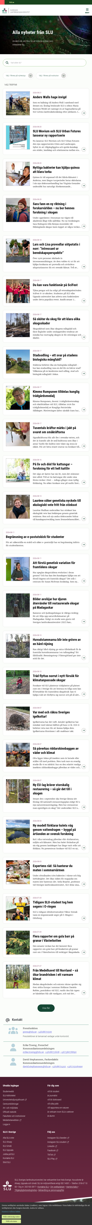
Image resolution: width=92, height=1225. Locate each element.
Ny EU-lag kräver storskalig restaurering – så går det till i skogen (52, 789)
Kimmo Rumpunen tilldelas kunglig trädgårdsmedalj (56, 394)
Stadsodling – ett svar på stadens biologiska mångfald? (55, 357)
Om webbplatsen (57, 1187)
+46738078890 (68, 1052)
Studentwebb (8, 1091)
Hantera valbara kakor (11, 1212)
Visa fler (46, 1008)
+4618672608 (52, 1052)
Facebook (51, 1150)
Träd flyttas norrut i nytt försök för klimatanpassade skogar (56, 678)
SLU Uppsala (8, 1150)
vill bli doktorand (54, 1099)
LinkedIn (51, 1146)
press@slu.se (30, 1031)
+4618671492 (59, 1066)
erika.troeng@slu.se (33, 1052)
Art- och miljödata (10, 1108)
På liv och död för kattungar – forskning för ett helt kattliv (52, 466)
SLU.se (11, 2)
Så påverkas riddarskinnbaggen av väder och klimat (56, 751)
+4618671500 (45, 1031)
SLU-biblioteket (9, 1095)
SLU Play (51, 1158)
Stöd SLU (6, 1162)
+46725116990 (75, 1066)
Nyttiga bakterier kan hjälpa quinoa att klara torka (56, 170)
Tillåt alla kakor (11, 1221)
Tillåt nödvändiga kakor (11, 1217)
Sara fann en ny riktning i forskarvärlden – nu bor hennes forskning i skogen (54, 208)
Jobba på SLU (8, 1154)
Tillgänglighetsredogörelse (26, 1190)
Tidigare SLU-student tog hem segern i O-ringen (53, 904)
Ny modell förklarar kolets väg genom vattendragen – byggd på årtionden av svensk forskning (54, 829)
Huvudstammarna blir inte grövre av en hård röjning (57, 642)
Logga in (6, 1124)
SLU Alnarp (7, 1142)
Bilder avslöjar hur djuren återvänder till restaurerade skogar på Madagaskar (56, 603)
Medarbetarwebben (11, 1120)
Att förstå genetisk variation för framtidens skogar (54, 565)
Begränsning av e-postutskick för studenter (35, 537)
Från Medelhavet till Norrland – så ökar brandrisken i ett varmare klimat (55, 974)
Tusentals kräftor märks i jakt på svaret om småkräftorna (54, 430)
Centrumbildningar (10, 1104)
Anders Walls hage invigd (49, 97)
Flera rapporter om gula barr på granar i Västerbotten (53, 938)
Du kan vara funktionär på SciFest (55, 285)
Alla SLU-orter (8, 1138)
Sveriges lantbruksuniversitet (20, 11)
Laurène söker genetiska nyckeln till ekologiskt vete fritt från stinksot (57, 503)
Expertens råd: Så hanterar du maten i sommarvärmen (52, 868)
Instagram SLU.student (56, 1142)
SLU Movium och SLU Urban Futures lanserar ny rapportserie (57, 133)
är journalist (52, 1095)
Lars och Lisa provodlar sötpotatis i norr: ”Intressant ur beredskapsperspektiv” (56, 248)
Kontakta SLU (8, 1158)
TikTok (50, 1154)
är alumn (51, 1116)
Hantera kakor (72, 1187)
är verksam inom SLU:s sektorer (60, 1111)
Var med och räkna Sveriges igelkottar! (51, 714)
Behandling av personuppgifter (51, 1190)
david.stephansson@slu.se (37, 1066)
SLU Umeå (7, 1146)
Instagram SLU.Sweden (57, 1138)
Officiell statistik (9, 1112)
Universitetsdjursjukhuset (13, 1099)
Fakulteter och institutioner (14, 1116)
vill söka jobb (52, 1103)
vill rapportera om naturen (58, 1107)
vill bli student (53, 1091)
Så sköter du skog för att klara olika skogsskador (56, 321)
